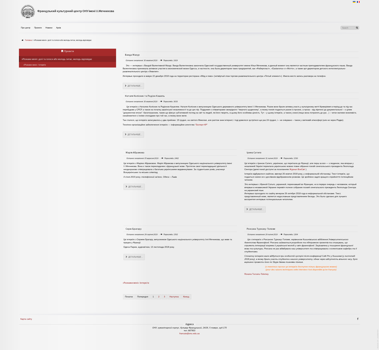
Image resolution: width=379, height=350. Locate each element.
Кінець (186, 297)
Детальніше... (134, 86)
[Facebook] (357, 319)
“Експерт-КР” (201, 125)
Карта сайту (26, 319)
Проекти (38, 27)
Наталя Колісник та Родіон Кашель (145, 95)
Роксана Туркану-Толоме (261, 228)
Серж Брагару (134, 228)
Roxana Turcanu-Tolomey (256, 274)
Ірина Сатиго (254, 152)
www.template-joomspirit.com (377, 339)
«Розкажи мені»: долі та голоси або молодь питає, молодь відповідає (57, 59)
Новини (48, 27)
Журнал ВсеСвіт (297, 169)
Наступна (174, 297)
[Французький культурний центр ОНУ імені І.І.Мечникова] (27, 11)
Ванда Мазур (132, 54)
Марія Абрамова (135, 152)
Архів (58, 27)
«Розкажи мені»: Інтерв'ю (136, 282)
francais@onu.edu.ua (189, 333)
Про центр (25, 27)
